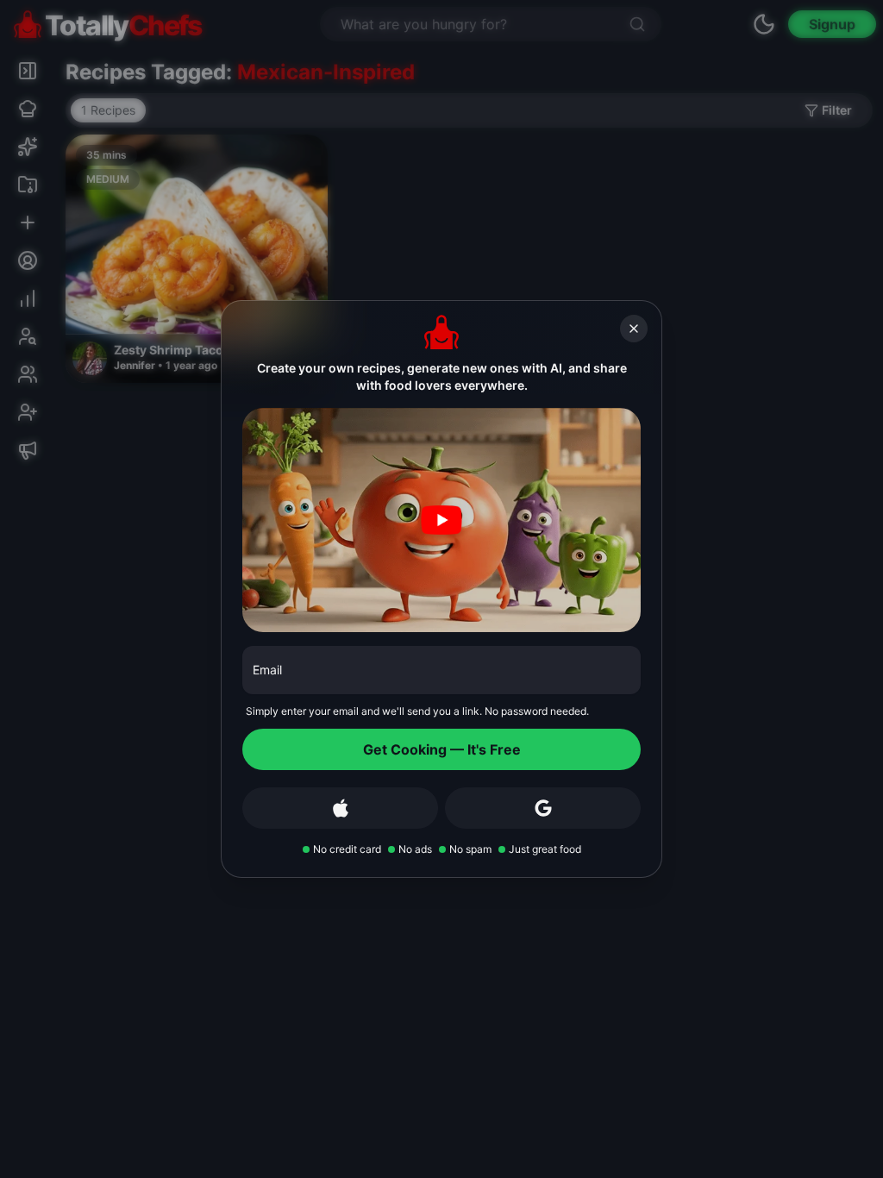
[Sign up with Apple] (340, 808)
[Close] (634, 328)
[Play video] (441, 520)
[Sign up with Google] (543, 808)
